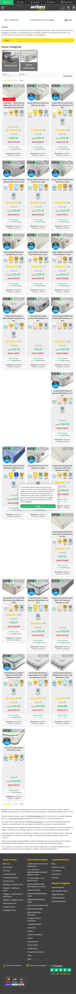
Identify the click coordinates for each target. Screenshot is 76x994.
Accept (38, 506)
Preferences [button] (28, 501)
